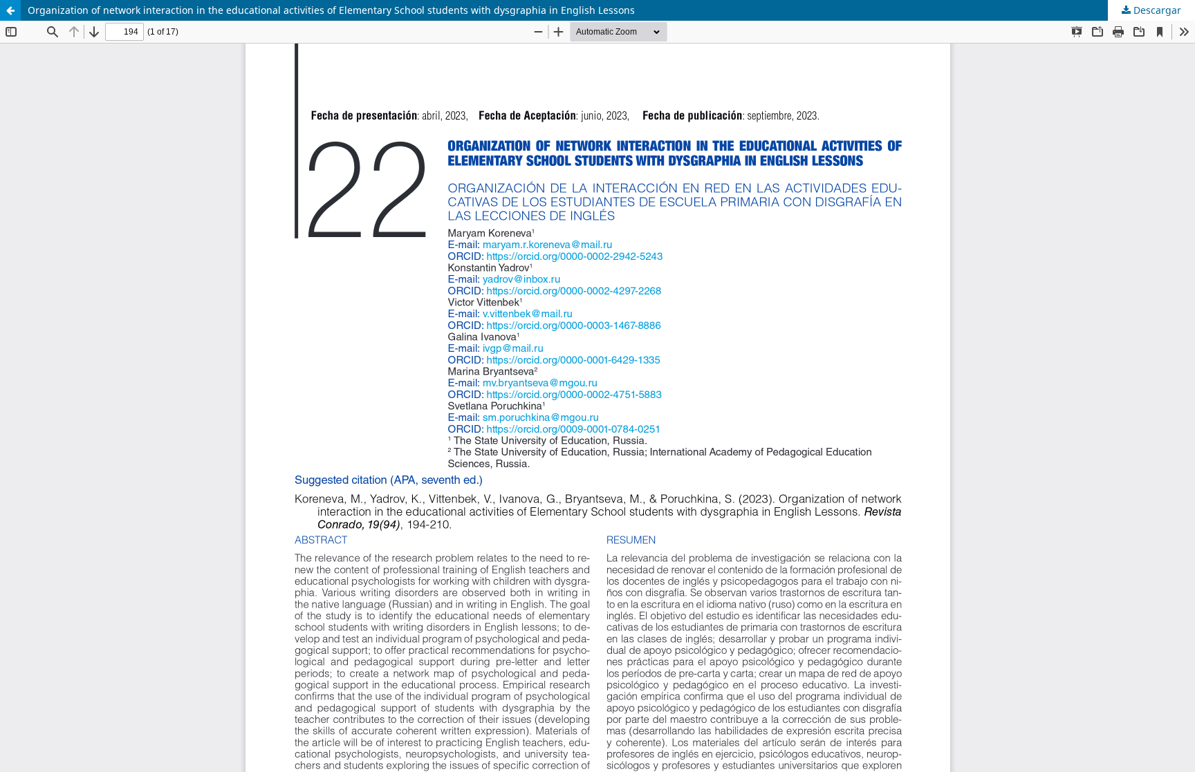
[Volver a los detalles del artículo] (10, 10)
